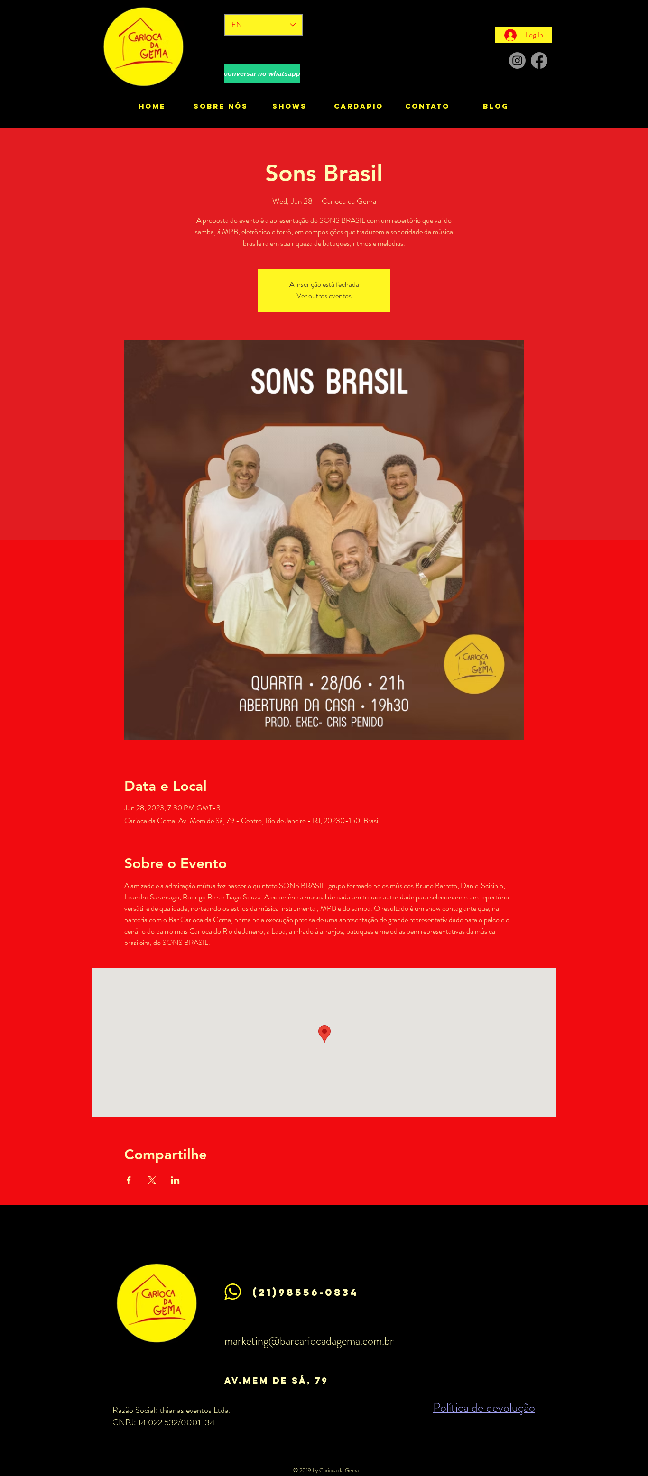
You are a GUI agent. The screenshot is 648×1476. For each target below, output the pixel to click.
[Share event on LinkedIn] (175, 1180)
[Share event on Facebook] (128, 1180)
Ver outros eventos (324, 295)
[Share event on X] (152, 1180)
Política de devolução (484, 1407)
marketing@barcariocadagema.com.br (309, 1341)
